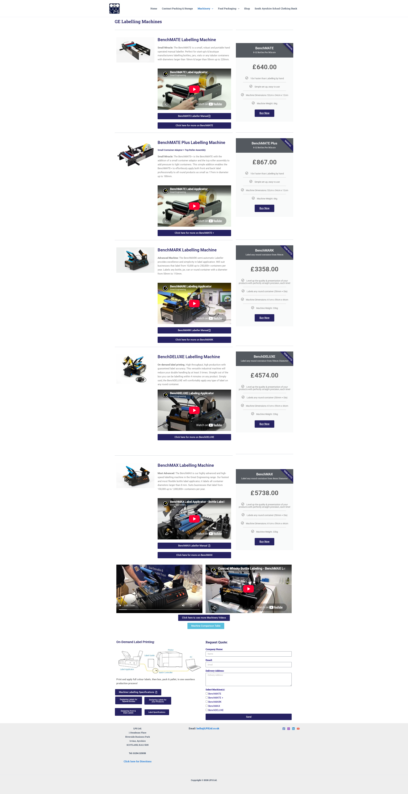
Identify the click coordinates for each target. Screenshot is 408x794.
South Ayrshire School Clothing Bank (276, 8)
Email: (209, 660)
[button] (211, 8)
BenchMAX (214, 706)
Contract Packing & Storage (177, 8)
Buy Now (264, 113)
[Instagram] (288, 728)
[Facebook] (283, 728)
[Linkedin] (293, 728)
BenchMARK (214, 701)
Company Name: (214, 649)
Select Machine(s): (215, 689)
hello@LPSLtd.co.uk (208, 728)
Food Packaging (227, 8)
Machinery (204, 8)
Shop (247, 8)
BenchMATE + (215, 697)
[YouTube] (298, 728)
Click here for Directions (138, 761)
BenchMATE (214, 693)
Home (153, 8)
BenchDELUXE (216, 710)
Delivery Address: (215, 670)
